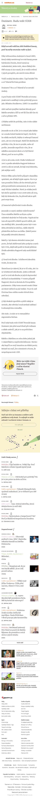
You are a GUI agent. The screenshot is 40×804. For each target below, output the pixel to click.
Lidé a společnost (8, 489)
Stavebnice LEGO (31, 774)
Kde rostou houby (7, 760)
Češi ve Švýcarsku (6, 748)
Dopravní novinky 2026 (27, 745)
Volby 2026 (4, 704)
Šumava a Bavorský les (7, 745)
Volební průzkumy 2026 (7, 706)
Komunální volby (6, 716)
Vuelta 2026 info (25, 704)
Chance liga (4, 722)
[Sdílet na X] (38, 396)
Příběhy (4, 566)
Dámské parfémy (9, 776)
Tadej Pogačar (25, 711)
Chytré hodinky (14, 779)
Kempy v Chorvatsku (7, 740)
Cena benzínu (16, 760)
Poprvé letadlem (6, 743)
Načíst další (20, 642)
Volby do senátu (5, 713)
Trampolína (31, 765)
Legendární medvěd (7, 593)
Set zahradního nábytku (22, 767)
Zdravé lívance (25, 727)
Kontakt (18, 787)
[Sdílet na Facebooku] (35, 396)
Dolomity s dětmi (6, 753)
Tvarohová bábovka (26, 729)
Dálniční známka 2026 (27, 743)
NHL (2, 734)
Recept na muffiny (26, 724)
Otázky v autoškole (26, 750)
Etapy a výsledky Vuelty (27, 706)
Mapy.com (19, 758)
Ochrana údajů (26, 787)
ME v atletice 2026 (6, 729)
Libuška (3, 607)
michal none (12, 25)
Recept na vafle (25, 732)
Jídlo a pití (5, 504)
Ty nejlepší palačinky (26, 722)
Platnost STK (24, 753)
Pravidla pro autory (13, 790)
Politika (16, 402)
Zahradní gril (33, 767)
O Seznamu (16, 784)
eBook (5, 31)
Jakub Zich (4, 578)
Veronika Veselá (6, 534)
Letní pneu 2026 (25, 740)
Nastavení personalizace (19, 792)
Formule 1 (4, 732)
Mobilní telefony (21, 774)
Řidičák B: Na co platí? (27, 748)
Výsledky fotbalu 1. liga (7, 724)
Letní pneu (18, 776)
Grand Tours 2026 (26, 716)
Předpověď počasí (28, 758)
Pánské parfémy (24, 779)
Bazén (14, 765)
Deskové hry (25, 776)
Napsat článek (20, 373)
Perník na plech (25, 734)
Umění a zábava (7, 536)
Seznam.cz (29, 2)
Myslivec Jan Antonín (7, 551)
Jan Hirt (23, 708)
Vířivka (19, 770)
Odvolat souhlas (26, 790)
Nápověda (11, 787)
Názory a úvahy (7, 477)
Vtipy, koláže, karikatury (11, 554)
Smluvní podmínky (28, 784)
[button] (34, 539)
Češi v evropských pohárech (29, 760)
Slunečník (5, 767)
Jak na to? (20, 429)
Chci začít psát (19, 424)
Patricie (3, 563)
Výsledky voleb (5, 708)
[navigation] (2, 2)
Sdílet (12, 31)
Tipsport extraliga (6, 727)
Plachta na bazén (22, 765)
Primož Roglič (25, 713)
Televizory (32, 776)
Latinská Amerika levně (7, 750)
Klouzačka (11, 767)
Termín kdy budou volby (8, 711)
